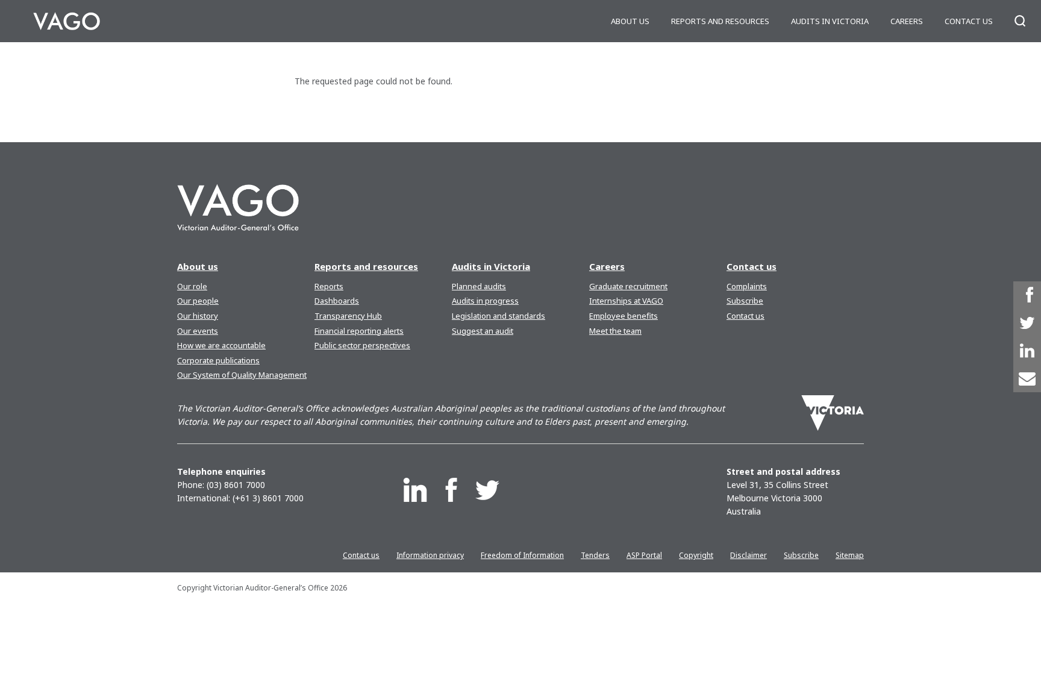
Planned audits (479, 286)
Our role (192, 286)
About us (630, 21)
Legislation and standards (498, 315)
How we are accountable (221, 345)
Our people (198, 300)
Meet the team (615, 330)
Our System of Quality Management (242, 374)
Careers (906, 21)
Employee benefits (623, 315)
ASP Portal (644, 555)
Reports (328, 286)
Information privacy (430, 555)
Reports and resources (720, 21)
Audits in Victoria (830, 21)
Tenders (595, 555)
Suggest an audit (482, 330)
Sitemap (850, 555)
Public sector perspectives (362, 345)
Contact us (969, 21)
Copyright (696, 555)
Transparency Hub (348, 315)
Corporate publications (218, 360)
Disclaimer (748, 555)
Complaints (747, 286)
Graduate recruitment (628, 286)
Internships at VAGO (626, 300)
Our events (197, 330)
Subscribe (745, 300)
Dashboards (336, 300)
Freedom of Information (522, 555)
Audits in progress (485, 300)
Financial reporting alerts (359, 330)
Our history (197, 315)
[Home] (66, 21)
